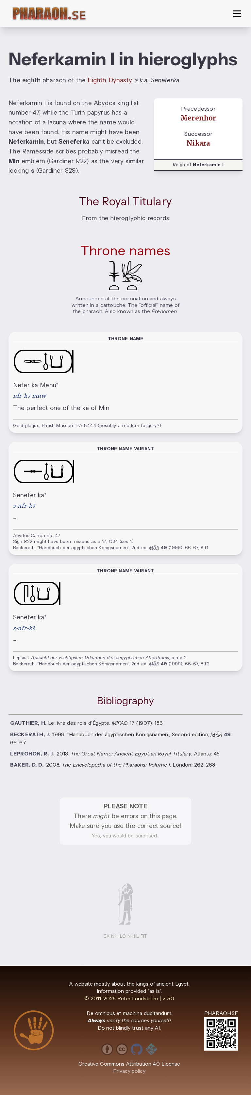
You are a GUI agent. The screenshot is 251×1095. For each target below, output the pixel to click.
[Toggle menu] (237, 14)
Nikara (198, 143)
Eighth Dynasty (109, 80)
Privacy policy (129, 1071)
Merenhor (198, 118)
